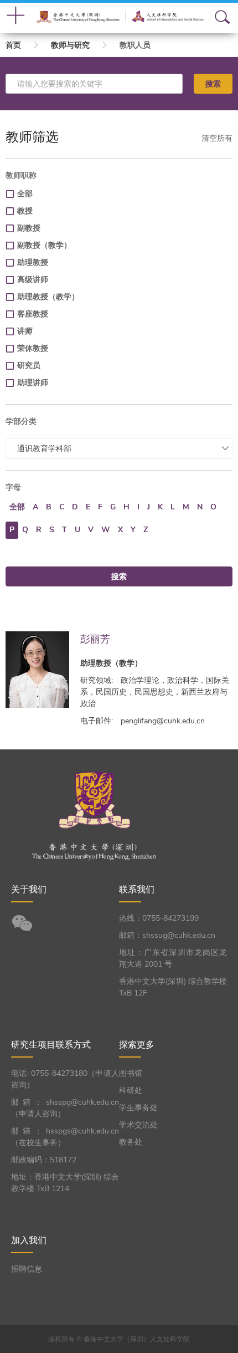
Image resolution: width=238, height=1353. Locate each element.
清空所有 (216, 138)
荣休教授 (32, 348)
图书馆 (130, 1073)
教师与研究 (70, 45)
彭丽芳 (95, 638)
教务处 (130, 1142)
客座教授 (32, 314)
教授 (25, 211)
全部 (25, 193)
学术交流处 (138, 1125)
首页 (13, 45)
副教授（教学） (44, 245)
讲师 (25, 331)
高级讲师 (32, 279)
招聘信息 (26, 1269)
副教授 (28, 228)
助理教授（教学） (48, 297)
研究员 (28, 365)
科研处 (130, 1090)
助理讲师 (32, 382)
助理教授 (32, 262)
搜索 (213, 83)
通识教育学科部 (44, 448)
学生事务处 (138, 1107)
